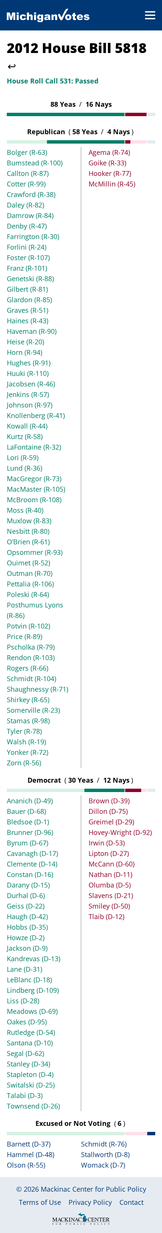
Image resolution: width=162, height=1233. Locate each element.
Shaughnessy (37, 689)
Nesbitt (28, 531)
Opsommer (35, 552)
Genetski (30, 278)
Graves (27, 310)
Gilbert (27, 289)
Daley (25, 204)
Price (24, 636)
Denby (27, 225)
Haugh (27, 916)
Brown (109, 800)
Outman (29, 573)
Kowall (27, 425)
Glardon (29, 299)
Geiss (25, 905)
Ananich (30, 800)
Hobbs (27, 927)
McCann (111, 863)
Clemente (32, 863)
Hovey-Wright (120, 832)
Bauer (26, 811)
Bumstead (35, 162)
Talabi (25, 1095)
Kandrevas (33, 958)
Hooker (110, 173)
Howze (25, 937)
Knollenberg (36, 415)
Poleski (28, 594)
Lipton (109, 853)
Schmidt (31, 678)
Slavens (111, 895)
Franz (27, 268)
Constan (30, 874)
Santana (30, 1042)
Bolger (27, 152)
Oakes (27, 1021)
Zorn (24, 762)
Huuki (28, 373)
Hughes (28, 362)
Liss (23, 1000)
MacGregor (34, 478)
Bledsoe (28, 821)
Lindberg (33, 990)
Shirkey (28, 699)
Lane (24, 969)
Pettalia (30, 583)
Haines (27, 320)
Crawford (31, 194)
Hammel (30, 1154)
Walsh (26, 741)
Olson (26, 1164)
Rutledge (31, 1032)
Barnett (28, 1143)
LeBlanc (29, 979)
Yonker (27, 752)
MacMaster (36, 489)
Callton (28, 173)
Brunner (30, 832)
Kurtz (25, 436)
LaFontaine (34, 446)
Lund (24, 468)
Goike (107, 162)
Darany (28, 884)
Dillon (108, 811)
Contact (131, 1202)
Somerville (33, 710)
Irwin (107, 842)
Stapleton (30, 1074)
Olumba (110, 884)
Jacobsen (31, 383)
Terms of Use (40, 1202)
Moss (25, 510)
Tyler (24, 731)
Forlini (26, 246)
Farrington (33, 236)
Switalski (31, 1084)
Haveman (32, 331)
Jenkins (28, 394)
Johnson (29, 404)
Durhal (26, 895)
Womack (103, 1164)
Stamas (28, 720)
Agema (109, 152)
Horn (24, 352)
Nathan (110, 874)
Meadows (32, 1011)
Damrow (30, 215)
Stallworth (105, 1154)
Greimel (111, 821)
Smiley (109, 905)
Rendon (31, 657)
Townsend (33, 1105)
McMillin (112, 183)
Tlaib (106, 916)
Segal (25, 1053)
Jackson (27, 948)
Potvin (28, 625)
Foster (28, 257)
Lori (22, 457)
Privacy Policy (90, 1202)
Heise (25, 341)
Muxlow (29, 520)
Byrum (27, 842)
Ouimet (28, 562)
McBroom (34, 499)
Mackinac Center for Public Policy (93, 1189)
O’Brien (28, 541)
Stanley (28, 1063)
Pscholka (31, 646)
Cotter (26, 183)
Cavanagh (32, 853)
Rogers (27, 668)
